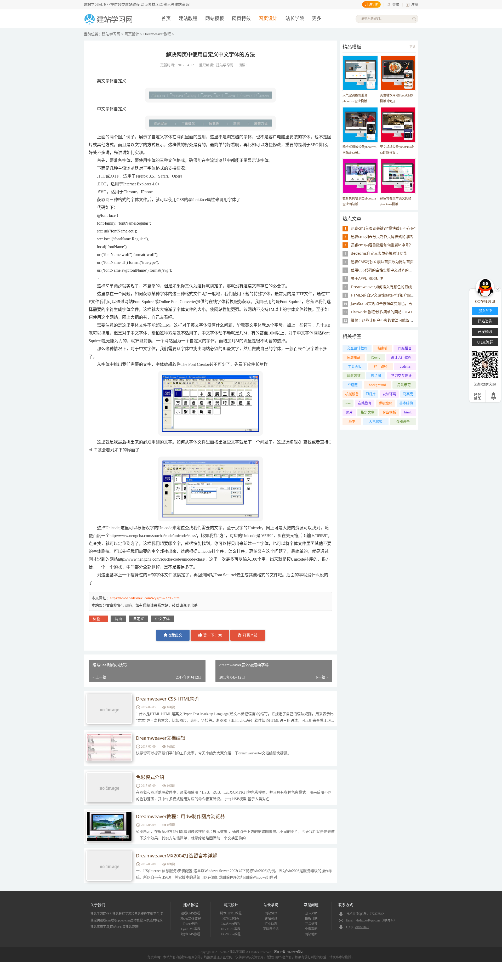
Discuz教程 (190, 924)
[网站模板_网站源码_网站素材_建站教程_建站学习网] (109, 23)
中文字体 (162, 619)
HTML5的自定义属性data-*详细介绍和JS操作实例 (391, 295)
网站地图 (311, 934)
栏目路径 (380, 366)
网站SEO (271, 913)
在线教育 (365, 403)
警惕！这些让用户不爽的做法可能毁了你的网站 (389, 320)
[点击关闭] (497, 289)
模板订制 (311, 918)
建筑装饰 (354, 376)
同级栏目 (405, 348)
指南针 (383, 348)
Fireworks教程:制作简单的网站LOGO (381, 311)
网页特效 (241, 18)
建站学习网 (111, 34)
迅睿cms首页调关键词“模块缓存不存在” (383, 228)
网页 (118, 619)
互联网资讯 (271, 929)
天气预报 (376, 421)
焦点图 (376, 376)
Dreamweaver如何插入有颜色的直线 (381, 286)
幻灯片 (371, 394)
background (377, 385)
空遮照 (352, 385)
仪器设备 (403, 421)
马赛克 (408, 394)
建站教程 (188, 18)
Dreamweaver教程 (157, 34)
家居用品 (354, 357)
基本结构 (406, 403)
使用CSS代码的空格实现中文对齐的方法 (383, 269)
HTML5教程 (231, 918)
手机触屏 (385, 403)
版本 (352, 421)
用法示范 (404, 385)
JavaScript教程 (230, 924)
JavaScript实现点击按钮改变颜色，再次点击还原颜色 (394, 303)
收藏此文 (175, 635)
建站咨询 (485, 321)
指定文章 (367, 412)
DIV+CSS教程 (231, 929)
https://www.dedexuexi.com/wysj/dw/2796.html (145, 598)
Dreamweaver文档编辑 (160, 738)
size (348, 403)
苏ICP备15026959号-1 (289, 952)
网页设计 (268, 18)
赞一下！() (212, 635)
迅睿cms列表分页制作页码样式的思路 (382, 236)
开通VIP (371, 4)
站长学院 (294, 18)
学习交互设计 (401, 376)
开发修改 (485, 332)
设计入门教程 (401, 357)
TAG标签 (311, 924)
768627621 (362, 927)
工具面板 (355, 366)
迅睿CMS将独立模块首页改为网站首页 (382, 261)
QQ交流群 (485, 342)
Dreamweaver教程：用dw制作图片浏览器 (180, 816)
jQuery (375, 357)
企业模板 (389, 412)
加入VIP (311, 913)
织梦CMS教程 (190, 934)
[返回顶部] (493, 396)
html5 (408, 412)
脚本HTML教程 (231, 913)
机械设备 (352, 394)
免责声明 (311, 929)
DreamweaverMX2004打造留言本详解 (176, 855)
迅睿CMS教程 (190, 913)
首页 (166, 18)
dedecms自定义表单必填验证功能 (379, 253)
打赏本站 (250, 635)
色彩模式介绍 (150, 777)
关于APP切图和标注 (367, 278)
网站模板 (214, 18)
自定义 (138, 619)
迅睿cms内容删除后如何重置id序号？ (382, 244)
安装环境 (389, 394)
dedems (405, 366)
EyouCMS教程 (191, 929)
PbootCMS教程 (190, 918)
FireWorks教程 (231, 934)
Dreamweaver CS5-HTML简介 (167, 699)
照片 (349, 412)
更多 (412, 47)
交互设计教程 (357, 348)
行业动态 (271, 924)
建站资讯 (271, 918)
